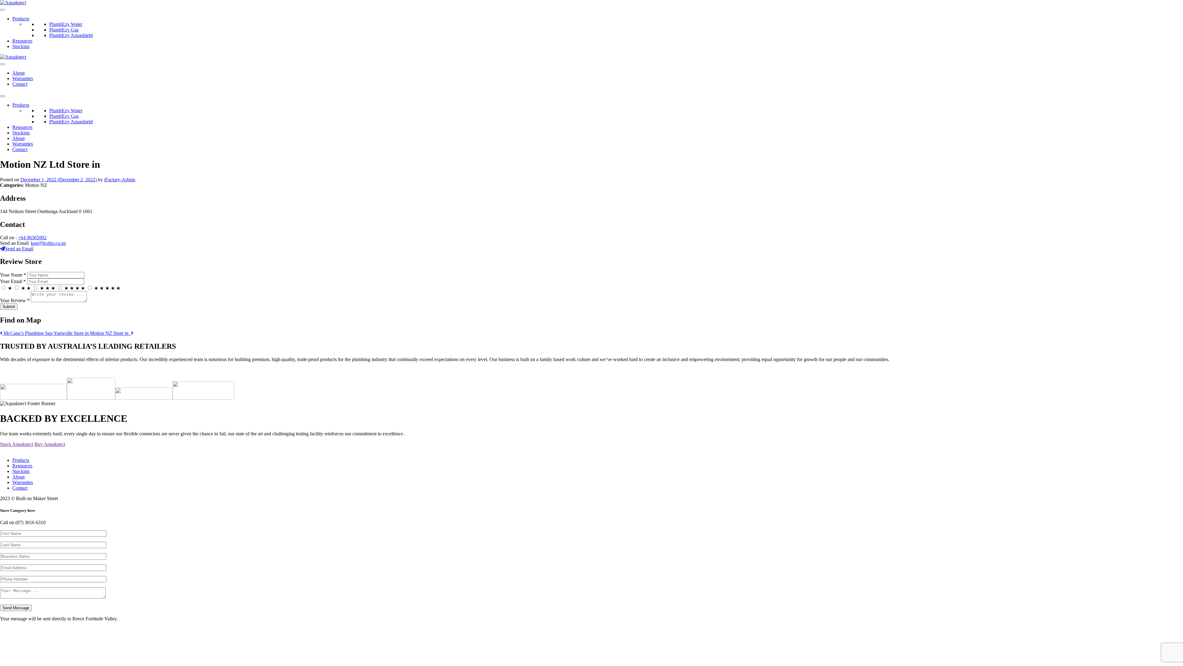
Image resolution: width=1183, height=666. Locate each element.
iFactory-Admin (119, 179)
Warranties (22, 78)
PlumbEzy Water (65, 24)
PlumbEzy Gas (64, 29)
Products (20, 18)
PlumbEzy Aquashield (71, 35)
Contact (19, 84)
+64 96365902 (32, 237)
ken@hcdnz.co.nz (48, 243)
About (18, 73)
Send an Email (19, 248)
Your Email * (13, 281)
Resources (22, 40)
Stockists (21, 46)
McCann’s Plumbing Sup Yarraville (46, 333)
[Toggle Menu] (2, 10)
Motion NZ (110, 333)
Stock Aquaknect (16, 444)
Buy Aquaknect (50, 444)
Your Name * (13, 275)
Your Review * (15, 300)
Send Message (15, 608)
